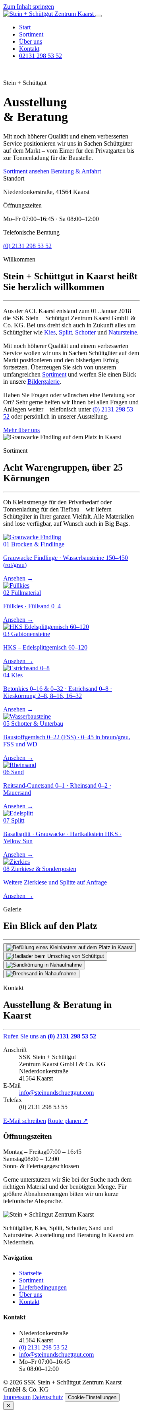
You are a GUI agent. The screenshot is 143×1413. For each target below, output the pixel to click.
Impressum (17, 1397)
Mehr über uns (21, 430)
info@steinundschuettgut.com (56, 1092)
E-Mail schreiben (24, 1120)
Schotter (85, 332)
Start (25, 27)
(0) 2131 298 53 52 (27, 245)
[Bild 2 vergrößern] (55, 956)
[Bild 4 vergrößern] (41, 973)
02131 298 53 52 (40, 55)
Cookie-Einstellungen (92, 1397)
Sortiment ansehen (26, 171)
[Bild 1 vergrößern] (69, 947)
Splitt (65, 332)
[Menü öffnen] (98, 16)
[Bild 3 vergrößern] (44, 965)
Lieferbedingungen (43, 1287)
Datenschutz (47, 1397)
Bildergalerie (43, 381)
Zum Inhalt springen (28, 6)
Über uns (30, 41)
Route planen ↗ (68, 1120)
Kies (50, 332)
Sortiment (31, 34)
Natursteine (122, 332)
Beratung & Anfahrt (76, 171)
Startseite (30, 1273)
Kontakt (29, 48)
